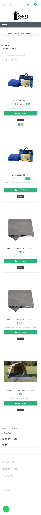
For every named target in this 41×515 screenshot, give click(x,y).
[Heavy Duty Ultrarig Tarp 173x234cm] (20, 229)
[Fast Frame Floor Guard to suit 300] (20, 371)
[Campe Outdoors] (20, 15)
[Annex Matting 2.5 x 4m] (20, 155)
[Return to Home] (4, 33)
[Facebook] (2, 484)
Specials (6, 432)
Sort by (4, 54)
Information (9, 439)
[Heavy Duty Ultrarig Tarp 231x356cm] (20, 300)
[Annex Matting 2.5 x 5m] (20, 81)
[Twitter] (7, 484)
